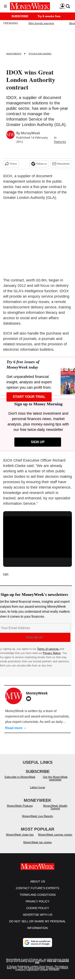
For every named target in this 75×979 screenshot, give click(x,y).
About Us (37, 881)
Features (60, 142)
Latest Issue (37, 787)
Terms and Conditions (38, 894)
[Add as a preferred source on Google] (37, 942)
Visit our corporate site (52, 962)
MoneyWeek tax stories (37, 842)
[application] (37, 535)
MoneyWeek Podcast (20, 805)
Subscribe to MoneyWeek (19, 777)
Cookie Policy (37, 908)
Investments (13, 54)
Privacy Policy (37, 901)
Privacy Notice (52, 653)
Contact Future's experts (37, 888)
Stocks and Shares (40, 54)
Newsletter (63, 163)
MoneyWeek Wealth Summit (55, 807)
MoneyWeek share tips (20, 834)
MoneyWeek (30, 133)
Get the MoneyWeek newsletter (55, 778)
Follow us (41, 163)
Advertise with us (37, 914)
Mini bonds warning (41, 23)
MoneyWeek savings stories (55, 834)
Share (13, 163)
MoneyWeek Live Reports (37, 816)
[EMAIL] (29, 698)
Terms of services (48, 648)
